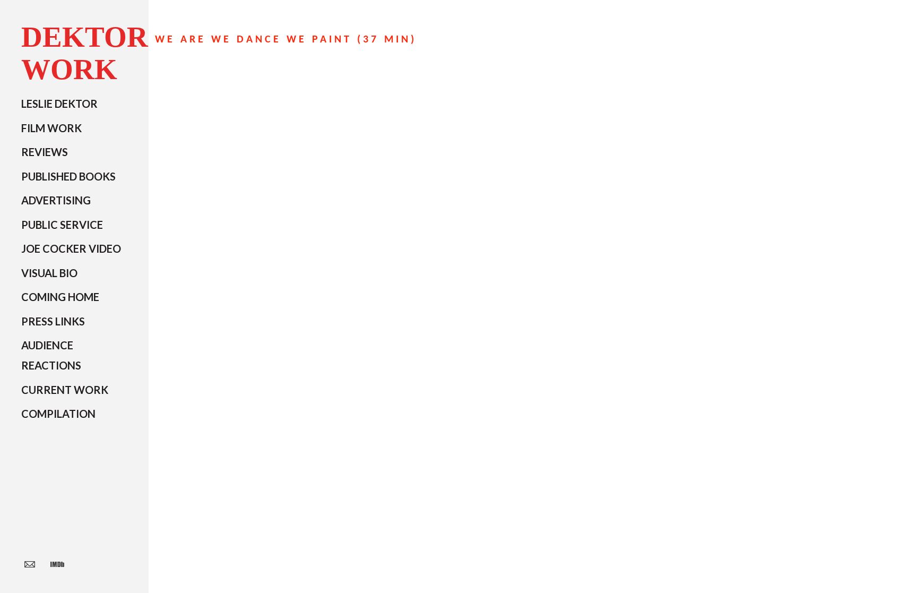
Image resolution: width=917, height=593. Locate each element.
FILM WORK (51, 128)
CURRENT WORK (64, 389)
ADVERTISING (56, 200)
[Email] (29, 564)
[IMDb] (57, 564)
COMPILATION (58, 413)
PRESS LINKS (53, 321)
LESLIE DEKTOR (59, 103)
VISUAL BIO (49, 273)
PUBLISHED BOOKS (68, 176)
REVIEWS (44, 151)
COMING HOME (60, 296)
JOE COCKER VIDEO (71, 248)
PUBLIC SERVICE (62, 224)
